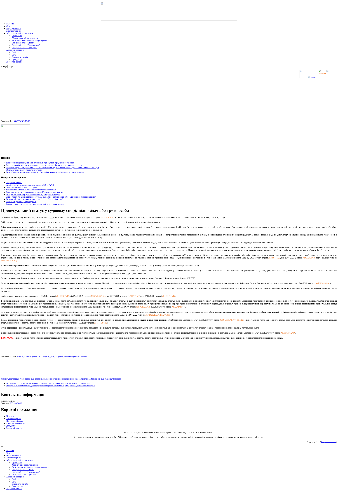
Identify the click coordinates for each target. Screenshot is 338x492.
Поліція (15, 52)
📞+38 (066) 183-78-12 (20, 121)
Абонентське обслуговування (19, 33)
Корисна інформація (15, 423)
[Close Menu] (2, 446)
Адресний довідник (15, 50)
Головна (10, 24)
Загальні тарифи (13, 31)
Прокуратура (17, 59)
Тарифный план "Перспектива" (26, 45)
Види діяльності (13, 28)
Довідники (11, 426)
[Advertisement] (169, 99)
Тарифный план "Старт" (23, 43)
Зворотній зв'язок (14, 62)
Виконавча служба (20, 57)
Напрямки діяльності (15, 421)
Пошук (4, 66)
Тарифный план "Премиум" (24, 47)
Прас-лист (11, 416)
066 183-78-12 (16, 403)
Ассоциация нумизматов (328, 442)
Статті (9, 26)
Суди (14, 55)
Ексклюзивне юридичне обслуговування (30, 40)
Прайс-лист (17, 35)
